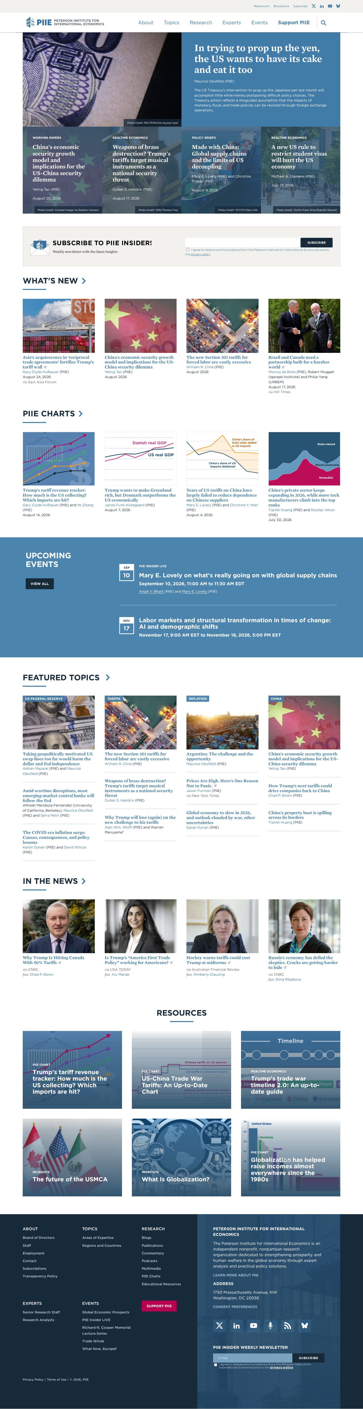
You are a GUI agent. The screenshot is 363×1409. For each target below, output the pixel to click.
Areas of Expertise (98, 1238)
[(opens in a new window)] (314, 6)
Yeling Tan (42, 189)
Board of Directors (39, 1238)
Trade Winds (93, 1341)
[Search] (323, 22)
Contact (30, 1261)
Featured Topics (63, 677)
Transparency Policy (40, 1276)
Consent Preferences (235, 1307)
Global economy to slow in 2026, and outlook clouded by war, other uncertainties (220, 817)
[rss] (287, 1326)
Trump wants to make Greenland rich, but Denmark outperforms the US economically (140, 495)
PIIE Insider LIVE (96, 1320)
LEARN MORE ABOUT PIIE (236, 1275)
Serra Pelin (50, 815)
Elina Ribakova (288, 979)
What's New (52, 280)
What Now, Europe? (99, 1349)
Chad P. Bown (280, 795)
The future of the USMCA (70, 1179)
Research (153, 1229)
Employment (33, 1253)
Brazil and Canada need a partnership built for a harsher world (298, 362)
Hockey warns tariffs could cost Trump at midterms (218, 960)
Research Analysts (38, 1320)
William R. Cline (200, 367)
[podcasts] (270, 1326)
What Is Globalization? (175, 1179)
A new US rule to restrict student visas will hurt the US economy (299, 156)
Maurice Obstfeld (78, 810)
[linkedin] (236, 1326)
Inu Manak (120, 974)
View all (40, 584)
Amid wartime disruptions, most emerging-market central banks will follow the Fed (58, 795)
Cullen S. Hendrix (128, 189)
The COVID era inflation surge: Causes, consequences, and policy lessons (56, 837)
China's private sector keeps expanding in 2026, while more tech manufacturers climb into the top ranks (303, 497)
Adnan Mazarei (36, 768)
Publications (152, 1246)
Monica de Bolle (282, 372)
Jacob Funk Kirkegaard (125, 505)
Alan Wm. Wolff (118, 827)
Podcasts (149, 1261)
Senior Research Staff (41, 1312)
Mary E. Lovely (205, 176)
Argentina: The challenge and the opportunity (219, 756)
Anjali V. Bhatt (151, 591)
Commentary (153, 1253)
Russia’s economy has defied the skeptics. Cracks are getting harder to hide (303, 962)
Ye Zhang (85, 505)
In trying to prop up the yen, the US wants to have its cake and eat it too (258, 58)
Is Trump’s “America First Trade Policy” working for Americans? (137, 960)
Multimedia (151, 1268)
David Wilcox (75, 847)
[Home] (65, 22)
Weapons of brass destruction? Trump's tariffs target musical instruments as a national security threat (141, 163)
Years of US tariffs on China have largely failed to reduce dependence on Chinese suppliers (221, 495)
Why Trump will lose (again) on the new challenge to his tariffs (140, 820)
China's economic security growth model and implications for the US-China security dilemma (59, 163)
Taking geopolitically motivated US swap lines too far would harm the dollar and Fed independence (58, 758)
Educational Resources (161, 1284)
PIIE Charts (50, 413)
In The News (51, 881)
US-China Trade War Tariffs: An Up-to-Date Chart (175, 1085)
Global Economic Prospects (105, 1312)
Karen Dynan (34, 847)
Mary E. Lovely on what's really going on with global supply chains (238, 575)
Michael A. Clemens (288, 176)
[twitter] (219, 1326)
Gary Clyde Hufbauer (41, 372)
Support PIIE (294, 22)
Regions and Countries (101, 1246)
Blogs (146, 1238)
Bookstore (281, 6)
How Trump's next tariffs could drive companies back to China (300, 788)
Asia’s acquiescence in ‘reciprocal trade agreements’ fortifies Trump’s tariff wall (58, 362)
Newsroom (262, 6)
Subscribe (300, 6)
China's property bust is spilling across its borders (300, 815)
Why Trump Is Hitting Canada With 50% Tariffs (53, 960)
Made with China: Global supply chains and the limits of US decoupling (219, 156)
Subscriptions (34, 1268)
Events (259, 22)
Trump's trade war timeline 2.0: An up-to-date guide (285, 1085)
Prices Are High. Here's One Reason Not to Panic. (222, 783)
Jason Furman (199, 791)
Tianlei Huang (280, 510)
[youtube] (253, 1326)
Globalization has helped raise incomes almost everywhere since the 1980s (288, 1169)
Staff (27, 1246)
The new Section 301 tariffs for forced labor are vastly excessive (218, 360)
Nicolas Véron (323, 510)
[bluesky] (304, 1326)
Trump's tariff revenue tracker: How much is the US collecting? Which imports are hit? (54, 495)
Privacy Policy (33, 1379)
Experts (32, 1303)
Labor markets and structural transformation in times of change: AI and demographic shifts (235, 623)
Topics (89, 1229)
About (30, 1229)
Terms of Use (56, 1379)
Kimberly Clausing (209, 974)
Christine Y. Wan (244, 505)
